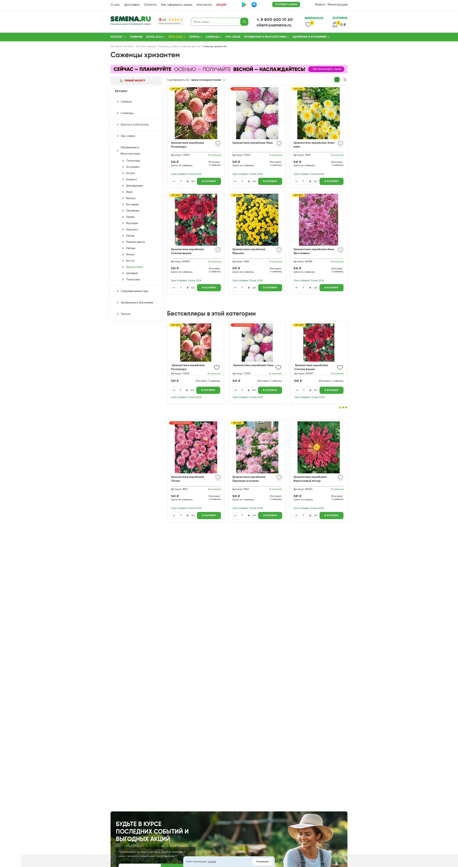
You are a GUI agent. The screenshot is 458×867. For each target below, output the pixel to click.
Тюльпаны (133, 160)
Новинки (136, 37)
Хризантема (134, 267)
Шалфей (132, 273)
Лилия (130, 217)
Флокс (130, 254)
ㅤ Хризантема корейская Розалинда (188, 367)
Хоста (130, 260)
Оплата (150, 4)
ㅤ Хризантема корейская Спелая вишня (311, 367)
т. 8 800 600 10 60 (275, 20)
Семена (194, 37)
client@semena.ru (274, 25)
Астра (130, 173)
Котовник (132, 204)
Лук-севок (232, 37)
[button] (340, 407)
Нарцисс (132, 229)
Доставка (132, 4)
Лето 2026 (175, 37)
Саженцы (212, 37)
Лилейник (132, 210)
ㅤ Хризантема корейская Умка (253, 365)
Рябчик (130, 248)
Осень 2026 (154, 37)
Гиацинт (131, 179)
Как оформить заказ (176, 4)
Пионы (130, 235)
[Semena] (131, 21)
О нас (115, 4)
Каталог (117, 37)
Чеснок (126, 314)
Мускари (132, 223)
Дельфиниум (134, 185)
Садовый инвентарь (134, 291)
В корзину (208, 390)
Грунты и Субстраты (134, 124)
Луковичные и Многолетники (265, 37)
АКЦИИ (221, 4)
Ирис (129, 192)
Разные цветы (135, 242)
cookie (212, 861)
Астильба (132, 167)
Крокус (131, 198)
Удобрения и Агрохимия (309, 37)
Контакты (204, 4)
